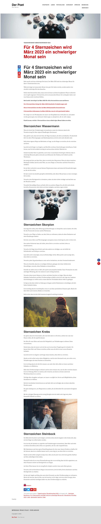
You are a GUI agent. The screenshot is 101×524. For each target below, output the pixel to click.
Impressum (15, 510)
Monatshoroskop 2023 (42, 43)
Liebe (28, 497)
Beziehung (85, 5)
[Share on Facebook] (98, 260)
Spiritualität (34, 497)
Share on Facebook (19, 66)
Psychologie (60, 5)
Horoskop (69, 5)
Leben (53, 5)
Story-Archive (34, 510)
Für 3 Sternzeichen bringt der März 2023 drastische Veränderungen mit (45, 104)
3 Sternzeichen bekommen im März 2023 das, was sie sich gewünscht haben (47, 111)
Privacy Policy (24, 510)
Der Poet (18, 4)
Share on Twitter (19, 70)
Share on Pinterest (19, 73)
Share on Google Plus (19, 76)
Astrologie (71, 493)
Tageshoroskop (29, 43)
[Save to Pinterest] (98, 263)
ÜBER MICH (85, 8)
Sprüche (77, 5)
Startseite (45, 5)
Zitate (44, 497)
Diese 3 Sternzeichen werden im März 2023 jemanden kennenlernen (44, 107)
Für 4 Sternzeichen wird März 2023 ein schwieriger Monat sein (50, 52)
